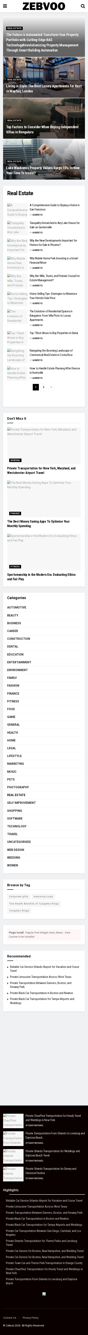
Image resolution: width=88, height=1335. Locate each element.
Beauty (12, 615)
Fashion (13, 685)
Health (12, 732)
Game (11, 717)
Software (15, 818)
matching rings (43, 896)
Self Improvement (21, 802)
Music (12, 771)
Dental (12, 646)
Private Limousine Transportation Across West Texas (40, 976)
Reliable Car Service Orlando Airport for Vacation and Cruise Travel (44, 1200)
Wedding (13, 857)
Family (12, 677)
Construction (18, 638)
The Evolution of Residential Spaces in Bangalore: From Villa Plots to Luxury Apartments (51, 315)
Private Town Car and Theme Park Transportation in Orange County (44, 1263)
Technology (16, 826)
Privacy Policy (30, 1317)
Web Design (15, 849)
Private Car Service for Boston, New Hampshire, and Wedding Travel (45, 1251)
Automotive (16, 607)
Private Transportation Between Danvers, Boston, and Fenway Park (44, 1212)
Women (12, 865)
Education (15, 654)
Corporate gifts (18, 896)
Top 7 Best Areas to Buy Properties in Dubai (54, 333)
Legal (11, 748)
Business (14, 623)
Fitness (15, 567)
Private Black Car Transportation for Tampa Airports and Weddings (44, 1224)
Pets (11, 779)
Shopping (14, 810)
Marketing (15, 763)
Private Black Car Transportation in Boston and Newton (41, 993)
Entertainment (19, 662)
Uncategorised (19, 842)
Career (12, 631)
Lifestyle (14, 756)
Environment (17, 670)
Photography (18, 787)
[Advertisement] (44, 1062)
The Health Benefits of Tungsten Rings (34, 903)
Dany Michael (35, 1125)
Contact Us (9, 1317)
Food (11, 709)
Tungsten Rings (19, 910)
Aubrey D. (38, 215)
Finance (15, 513)
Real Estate (14, 28)
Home (11, 740)
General (15, 460)
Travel (12, 834)
